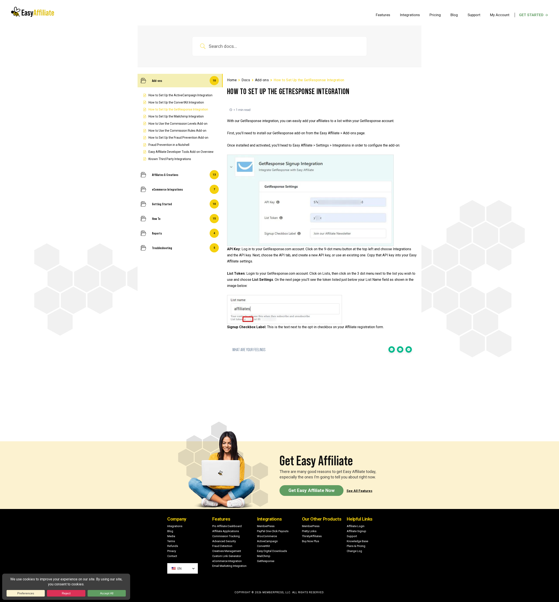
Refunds (172, 546)
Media (171, 536)
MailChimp (263, 556)
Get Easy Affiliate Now (311, 490)
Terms (171, 541)
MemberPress (265, 526)
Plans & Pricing (356, 546)
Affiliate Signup (356, 531)
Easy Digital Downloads (272, 551)
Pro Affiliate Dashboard (227, 526)
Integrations (174, 526)
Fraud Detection (222, 546)
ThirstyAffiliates (312, 536)
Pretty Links (309, 531)
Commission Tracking (226, 536)
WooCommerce (267, 536)
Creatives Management (226, 551)
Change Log (354, 551)
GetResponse (265, 561)
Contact (172, 556)
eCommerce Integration (227, 561)
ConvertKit (263, 546)
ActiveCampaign (267, 541)
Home (232, 80)
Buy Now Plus (310, 541)
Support (352, 536)
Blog (170, 531)
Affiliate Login (355, 526)
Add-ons (262, 80)
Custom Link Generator (226, 556)
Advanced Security (224, 541)
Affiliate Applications (225, 531)
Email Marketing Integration (229, 566)
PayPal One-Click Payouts (272, 531)
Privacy (171, 551)
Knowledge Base (357, 541)
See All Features (359, 491)
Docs (246, 80)
